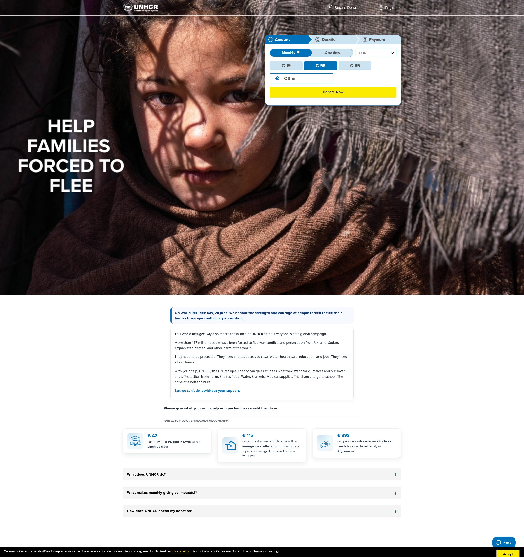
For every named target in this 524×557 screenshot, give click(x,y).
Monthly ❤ (291, 52)
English (391, 7)
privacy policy (180, 551)
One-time (332, 52)
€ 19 (286, 65)
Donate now (333, 92)
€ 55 (320, 65)
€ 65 (355, 65)
